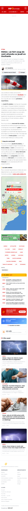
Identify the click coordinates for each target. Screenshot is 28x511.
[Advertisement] (14, 31)
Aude (21, 252)
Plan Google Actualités (6, 499)
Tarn (8, 258)
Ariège (3, 49)
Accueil (3, 490)
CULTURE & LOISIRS (6, 480)
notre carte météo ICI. (19, 174)
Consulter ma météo (14, 325)
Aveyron (20, 255)
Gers (20, 261)
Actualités (13, 246)
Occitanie (20, 94)
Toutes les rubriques (6, 491)
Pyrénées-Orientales (11, 252)
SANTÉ (2, 483)
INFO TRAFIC (4, 474)
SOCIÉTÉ (3, 476)
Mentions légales (5, 501)
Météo (6, 255)
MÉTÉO (22, 11)
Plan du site (4, 497)
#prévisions (5, 270)
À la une (7, 249)
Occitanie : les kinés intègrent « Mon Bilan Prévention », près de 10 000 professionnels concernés (13, 387)
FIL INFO (4, 11)
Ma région (13, 12)
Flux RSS (3, 493)
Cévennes (22, 264)
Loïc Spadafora (9, 68)
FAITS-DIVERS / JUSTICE (7, 478)
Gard (14, 249)
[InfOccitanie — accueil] (14, 8)
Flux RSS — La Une (5, 495)
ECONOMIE (4, 482)
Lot (16, 264)
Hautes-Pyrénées (11, 261)
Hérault (20, 249)
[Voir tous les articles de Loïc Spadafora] (2, 68)
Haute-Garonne (16, 258)
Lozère (13, 255)
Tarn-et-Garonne (7, 264)
